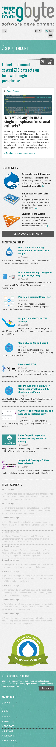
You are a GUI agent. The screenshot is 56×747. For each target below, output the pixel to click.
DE (46, 30)
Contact (8, 731)
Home (4, 45)
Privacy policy (12, 740)
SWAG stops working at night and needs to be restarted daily (35, 412)
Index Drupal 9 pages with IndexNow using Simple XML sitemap (33, 438)
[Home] (28, 14)
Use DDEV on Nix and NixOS (33, 342)
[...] (43, 185)
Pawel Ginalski (13, 91)
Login (37, 30)
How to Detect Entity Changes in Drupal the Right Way (35, 274)
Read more (11, 153)
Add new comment (27, 153)
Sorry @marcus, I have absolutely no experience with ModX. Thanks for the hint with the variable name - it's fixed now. (27, 525)
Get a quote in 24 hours (28, 233)
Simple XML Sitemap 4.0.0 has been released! (33, 462)
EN (50, 30)
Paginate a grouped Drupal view (34, 296)
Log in (7, 703)
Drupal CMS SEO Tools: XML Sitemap (33, 320)
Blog (6, 721)
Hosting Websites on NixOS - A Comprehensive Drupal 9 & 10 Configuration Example (34, 389)
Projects (9, 726)
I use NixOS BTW (27, 364)
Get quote (46, 688)
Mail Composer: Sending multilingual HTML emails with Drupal (33, 250)
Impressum (9, 735)
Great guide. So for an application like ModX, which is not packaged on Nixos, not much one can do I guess (27, 565)
